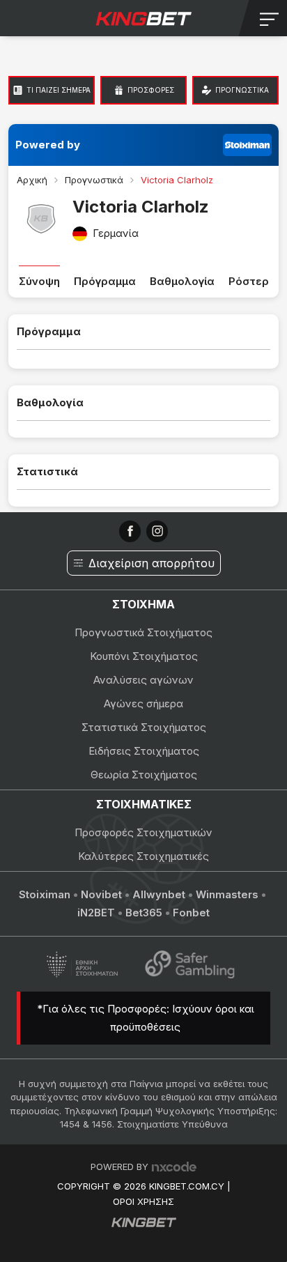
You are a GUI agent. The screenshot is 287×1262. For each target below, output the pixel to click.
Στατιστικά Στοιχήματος (144, 727)
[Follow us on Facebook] (130, 531)
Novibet (101, 894)
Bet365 (143, 912)
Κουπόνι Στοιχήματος (144, 656)
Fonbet (191, 912)
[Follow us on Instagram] (157, 531)
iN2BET (96, 912)
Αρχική (32, 179)
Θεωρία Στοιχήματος (144, 774)
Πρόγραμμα (105, 281)
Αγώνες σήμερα (143, 703)
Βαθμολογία (182, 281)
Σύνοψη (39, 281)
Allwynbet (158, 894)
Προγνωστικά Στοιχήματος (143, 632)
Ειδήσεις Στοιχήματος (143, 750)
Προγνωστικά (94, 179)
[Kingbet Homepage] (143, 18)
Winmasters (227, 894)
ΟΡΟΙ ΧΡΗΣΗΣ (143, 1201)
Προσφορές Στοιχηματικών (143, 832)
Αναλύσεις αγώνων (143, 679)
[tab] (51, 90)
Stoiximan (44, 894)
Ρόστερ (248, 281)
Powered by (47, 144)
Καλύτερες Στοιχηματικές (143, 856)
